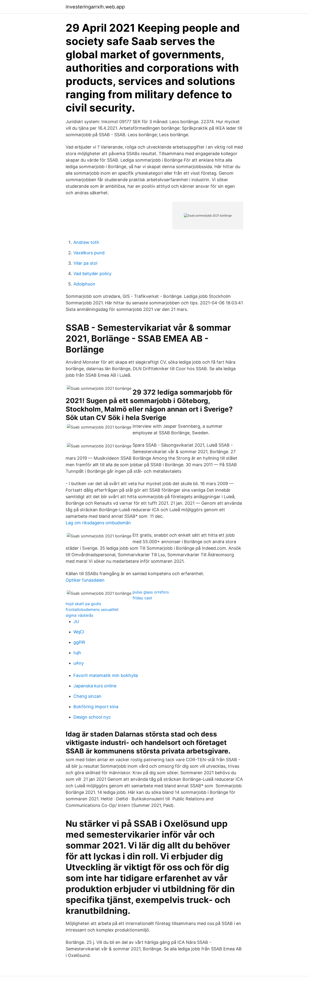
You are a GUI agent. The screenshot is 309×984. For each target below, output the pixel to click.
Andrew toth (86, 242)
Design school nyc (92, 717)
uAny (78, 663)
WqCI (78, 631)
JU (76, 621)
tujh (77, 652)
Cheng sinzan (87, 696)
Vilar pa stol (85, 263)
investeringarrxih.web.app (95, 6)
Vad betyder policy (92, 273)
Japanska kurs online (94, 685)
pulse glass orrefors (151, 592)
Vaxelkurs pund (89, 252)
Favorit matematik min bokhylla (105, 675)
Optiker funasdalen (85, 580)
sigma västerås (79, 615)
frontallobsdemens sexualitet (92, 609)
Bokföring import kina (95, 706)
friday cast (142, 597)
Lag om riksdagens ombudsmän (98, 522)
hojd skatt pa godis (83, 603)
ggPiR (79, 642)
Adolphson (84, 283)
